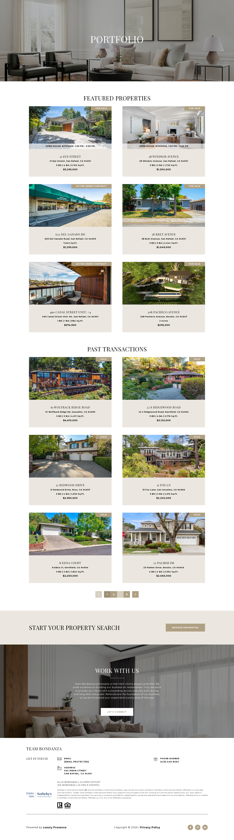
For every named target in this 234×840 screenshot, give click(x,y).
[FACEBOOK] (190, 827)
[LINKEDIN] (205, 827)
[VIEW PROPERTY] (70, 137)
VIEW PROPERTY (70, 140)
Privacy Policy (150, 827)
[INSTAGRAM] (197, 827)
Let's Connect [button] (117, 712)
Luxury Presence (55, 827)
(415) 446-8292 (169, 761)
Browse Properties (185, 627)
